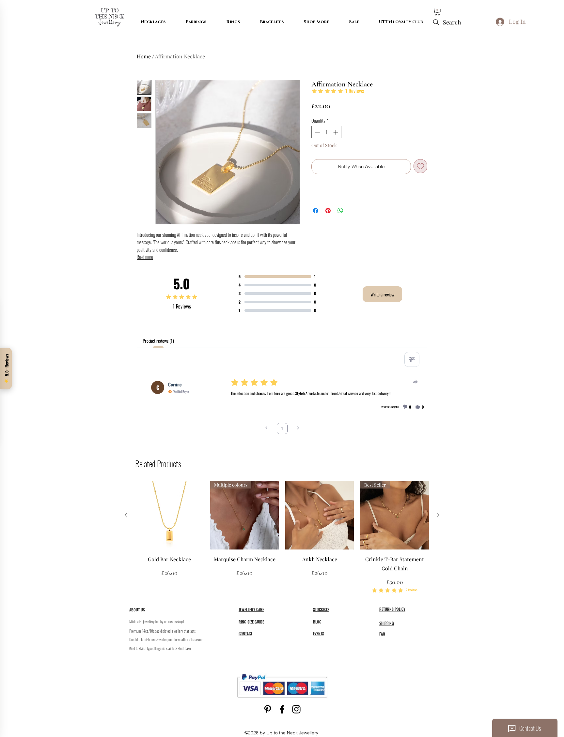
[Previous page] (266, 428)
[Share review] (415, 382)
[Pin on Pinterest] (328, 211)
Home (144, 56)
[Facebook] (282, 709)
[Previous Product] (126, 515)
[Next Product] (438, 515)
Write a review (382, 294)
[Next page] (298, 428)
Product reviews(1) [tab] (158, 340)
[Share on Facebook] (316, 211)
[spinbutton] (326, 132)
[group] (282, 537)
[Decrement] (316, 132)
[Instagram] (296, 709)
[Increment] (336, 132)
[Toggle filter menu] (411, 359)
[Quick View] (169, 515)
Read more (145, 256)
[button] (437, 12)
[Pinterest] (267, 709)
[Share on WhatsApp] (340, 211)
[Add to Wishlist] (421, 166)
